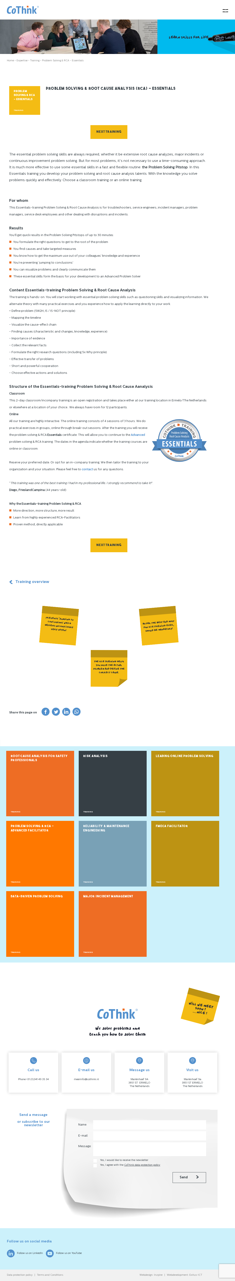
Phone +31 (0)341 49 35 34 (33, 1079)
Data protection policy (20, 1275)
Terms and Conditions (50, 1275)
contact (87, 469)
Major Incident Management (108, 896)
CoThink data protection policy (142, 1165)
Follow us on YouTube (69, 1253)
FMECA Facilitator (172, 826)
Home (10, 60)
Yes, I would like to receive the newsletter (124, 1160)
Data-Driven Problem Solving (37, 896)
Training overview (32, 582)
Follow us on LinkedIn (30, 1253)
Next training (108, 132)
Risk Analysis (95, 756)
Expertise (22, 60)
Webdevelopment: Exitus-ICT (184, 1275)
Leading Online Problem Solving (184, 756)
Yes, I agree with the (130, 1165)
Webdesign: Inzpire (151, 1275)
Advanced (138, 435)
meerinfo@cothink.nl (86, 1079)
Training (34, 60)
